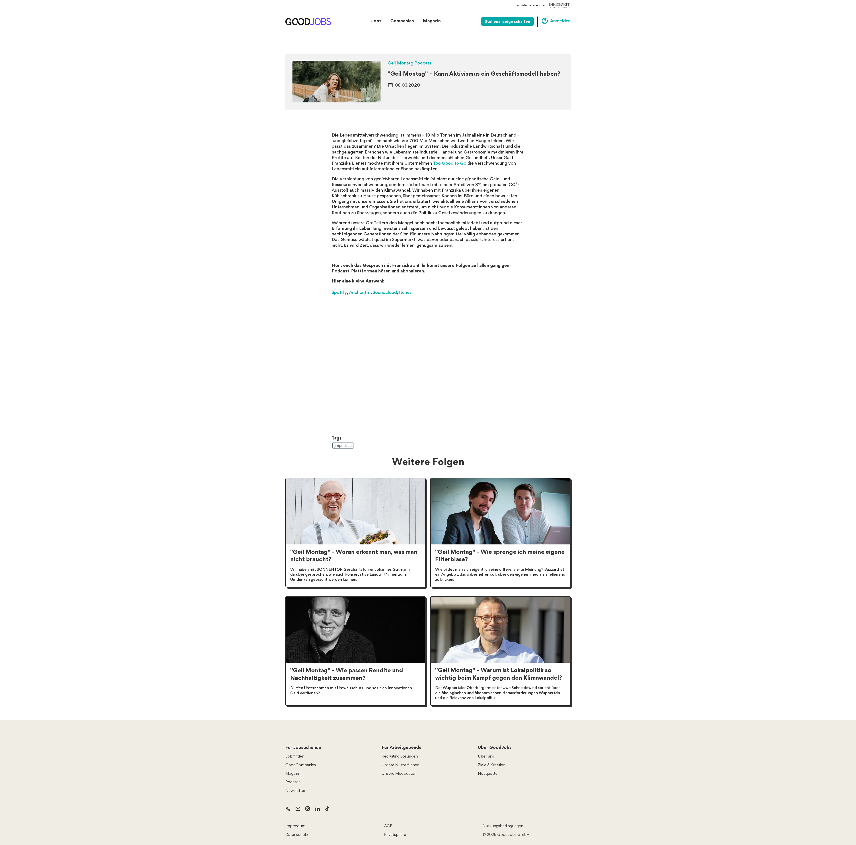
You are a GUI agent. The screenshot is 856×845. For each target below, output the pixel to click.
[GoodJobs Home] (308, 21)
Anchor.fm (359, 293)
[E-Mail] (297, 808)
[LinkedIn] (317, 808)
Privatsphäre (395, 835)
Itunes (405, 293)
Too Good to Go (449, 164)
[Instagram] (307, 808)
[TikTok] (327, 808)
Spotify (339, 293)
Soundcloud (385, 293)
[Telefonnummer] (288, 808)
